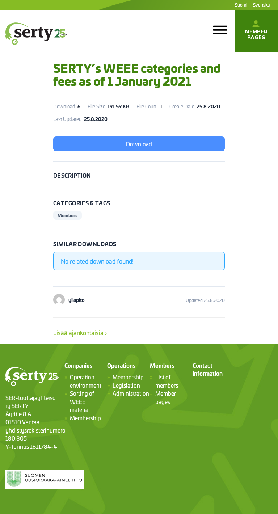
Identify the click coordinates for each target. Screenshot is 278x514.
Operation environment (85, 381)
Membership (85, 418)
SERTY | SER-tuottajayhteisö (25, 47)
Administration (131, 393)
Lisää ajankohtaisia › (80, 332)
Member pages (256, 34)
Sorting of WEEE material (82, 401)
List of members (166, 381)
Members (67, 215)
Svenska (261, 4)
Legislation (126, 385)
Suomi (241, 4)
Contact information (208, 369)
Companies (78, 365)
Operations (121, 365)
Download (139, 144)
